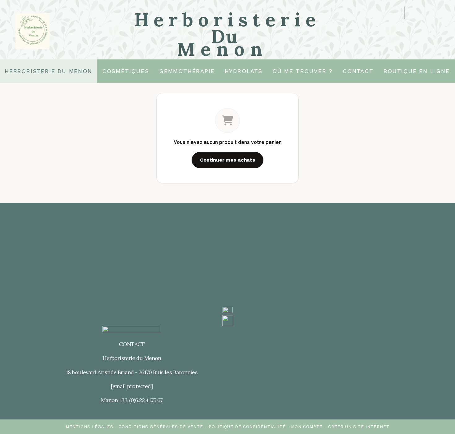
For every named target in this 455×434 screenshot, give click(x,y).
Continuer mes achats (227, 160)
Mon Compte (307, 426)
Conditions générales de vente (161, 426)
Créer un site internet (359, 426)
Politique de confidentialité (247, 426)
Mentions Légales (90, 426)
